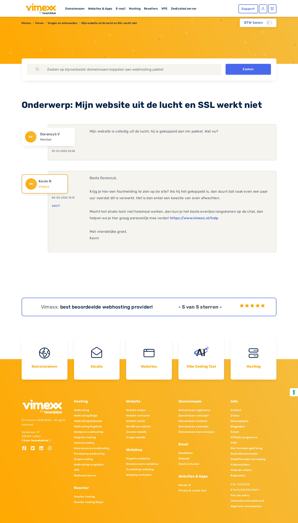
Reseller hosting (84, 496)
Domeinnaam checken (192, 421)
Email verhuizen (188, 463)
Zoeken (248, 69)
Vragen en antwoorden (62, 23)
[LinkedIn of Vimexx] (43, 449)
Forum (39, 23)
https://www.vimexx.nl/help (194, 218)
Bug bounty (238, 475)
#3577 (56, 205)
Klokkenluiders (240, 464)
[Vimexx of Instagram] (51, 449)
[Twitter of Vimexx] (34, 449)
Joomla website (136, 431)
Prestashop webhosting (89, 453)
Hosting (134, 8)
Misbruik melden (241, 470)
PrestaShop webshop (140, 469)
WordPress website (138, 426)
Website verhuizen (138, 415)
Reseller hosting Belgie (89, 502)
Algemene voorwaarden (246, 506)
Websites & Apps (100, 8)
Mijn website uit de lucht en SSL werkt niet (109, 23)
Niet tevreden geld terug (246, 448)
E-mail (120, 8)
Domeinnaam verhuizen (193, 415)
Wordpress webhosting (88, 431)
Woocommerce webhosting (91, 448)
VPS (164, 8)
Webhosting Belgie (86, 415)
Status (235, 415)
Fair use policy (240, 495)
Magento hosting (85, 437)
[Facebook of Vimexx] (26, 449)
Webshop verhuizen (138, 474)
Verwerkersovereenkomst (247, 500)
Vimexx (26, 23)
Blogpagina (238, 426)
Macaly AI (184, 485)
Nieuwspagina (239, 421)
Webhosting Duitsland (88, 421)
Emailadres (185, 453)
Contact (236, 410)
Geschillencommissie (244, 453)
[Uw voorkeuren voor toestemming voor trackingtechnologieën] (294, 392)
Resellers (151, 8)
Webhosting (81, 410)
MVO (233, 442)
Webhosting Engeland (88, 426)
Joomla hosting (84, 442)
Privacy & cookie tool (192, 490)
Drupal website (135, 437)
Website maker (135, 421)
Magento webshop (138, 458)
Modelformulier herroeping (248, 459)
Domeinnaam (74, 8)
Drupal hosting (83, 459)
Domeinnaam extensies (193, 426)
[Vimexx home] (39, 7)
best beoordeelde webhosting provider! (106, 307)
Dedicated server (184, 8)
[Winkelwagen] (272, 8)
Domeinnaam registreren (194, 410)
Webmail (183, 458)
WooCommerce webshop (142, 463)
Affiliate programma (244, 437)
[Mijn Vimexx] (263, 8)
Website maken (136, 410)
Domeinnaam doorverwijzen (196, 431)
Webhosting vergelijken (89, 464)
